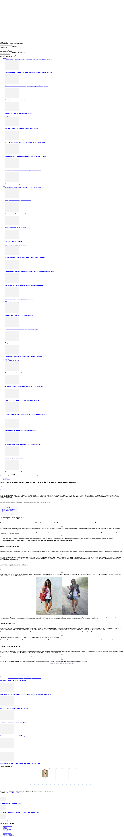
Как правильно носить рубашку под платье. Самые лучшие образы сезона (24, 678)
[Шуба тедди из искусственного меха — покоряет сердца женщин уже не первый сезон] (12, 139)
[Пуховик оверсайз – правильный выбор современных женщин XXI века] (12, 153)
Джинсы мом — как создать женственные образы (19, 113)
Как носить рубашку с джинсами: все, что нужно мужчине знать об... (19, 812)
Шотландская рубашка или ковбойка (9, 511)
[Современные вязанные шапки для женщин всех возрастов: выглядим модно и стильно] (12, 268)
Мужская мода (6, 359)
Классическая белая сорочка (7, 514)
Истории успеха (10, 417)
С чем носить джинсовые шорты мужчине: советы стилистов (22, 400)
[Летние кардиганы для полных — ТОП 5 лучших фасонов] (7, 733)
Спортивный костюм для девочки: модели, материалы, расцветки (23, 356)
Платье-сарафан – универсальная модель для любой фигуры (17, 820)
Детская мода (5, 301)
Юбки (51, 59)
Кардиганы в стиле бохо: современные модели (13, 722)
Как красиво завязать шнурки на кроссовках (18, 200)
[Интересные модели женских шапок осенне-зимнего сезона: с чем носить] (12, 255)
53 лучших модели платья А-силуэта (10, 803)
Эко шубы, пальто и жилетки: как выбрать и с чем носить (21, 128)
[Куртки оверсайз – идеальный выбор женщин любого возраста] (12, 167)
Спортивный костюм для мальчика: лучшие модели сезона (21, 343)
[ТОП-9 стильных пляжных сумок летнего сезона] (12, 296)
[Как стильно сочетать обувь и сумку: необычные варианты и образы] (12, 282)
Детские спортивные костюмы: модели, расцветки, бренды (21, 329)
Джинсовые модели (5, 512)
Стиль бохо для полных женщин (14, 458)
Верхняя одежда (6, 116)
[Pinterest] (11, 491)
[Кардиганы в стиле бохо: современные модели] (7, 719)
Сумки (12, 245)
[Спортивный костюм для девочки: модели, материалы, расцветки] (12, 354)
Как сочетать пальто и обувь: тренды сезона (17, 184)
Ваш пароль (14, 46)
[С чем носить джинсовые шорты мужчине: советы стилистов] (12, 397)
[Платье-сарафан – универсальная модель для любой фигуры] (3, 818)
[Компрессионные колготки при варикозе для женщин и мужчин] (12, 97)
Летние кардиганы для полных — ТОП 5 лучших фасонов (16, 736)
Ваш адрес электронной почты (19, 52)
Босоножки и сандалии (12, 187)
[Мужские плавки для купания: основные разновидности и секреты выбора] (12, 411)
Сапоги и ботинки (34, 187)
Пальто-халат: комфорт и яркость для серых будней (20, 676)
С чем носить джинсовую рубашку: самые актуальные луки (17, 749)
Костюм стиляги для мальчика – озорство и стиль (19, 315)
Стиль (19, 417)
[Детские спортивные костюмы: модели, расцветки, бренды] (12, 326)
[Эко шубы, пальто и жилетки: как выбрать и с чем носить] (12, 126)
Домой (1, 475)
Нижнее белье (29, 59)
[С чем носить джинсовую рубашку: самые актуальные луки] (7, 747)
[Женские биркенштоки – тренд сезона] (12, 225)
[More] (21, 491)
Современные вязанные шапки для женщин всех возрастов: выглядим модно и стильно (29, 271)
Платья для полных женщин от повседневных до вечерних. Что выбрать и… (26, 86)
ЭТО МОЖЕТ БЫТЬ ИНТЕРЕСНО (8, 680)
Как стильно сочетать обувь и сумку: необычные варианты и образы (24, 285)
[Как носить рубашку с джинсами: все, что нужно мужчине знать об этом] (3, 809)
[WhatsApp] (16, 491)
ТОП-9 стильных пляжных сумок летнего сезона (19, 299)
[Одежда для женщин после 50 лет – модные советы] (12, 469)
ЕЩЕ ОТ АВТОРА (21, 680)
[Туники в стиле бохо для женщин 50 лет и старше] (7, 705)
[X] (7, 491)
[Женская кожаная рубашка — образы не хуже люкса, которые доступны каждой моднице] (12, 69)
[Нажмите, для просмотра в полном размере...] (62, 526)
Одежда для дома (35, 59)
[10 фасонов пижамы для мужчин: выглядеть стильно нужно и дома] (12, 384)
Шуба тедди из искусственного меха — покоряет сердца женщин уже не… (26, 142)
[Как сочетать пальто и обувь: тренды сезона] (12, 181)
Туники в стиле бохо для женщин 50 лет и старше (14, 708)
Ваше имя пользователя (17, 44)
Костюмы (16, 59)
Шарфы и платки (23, 245)
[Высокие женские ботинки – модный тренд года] (12, 211)
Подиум (4, 416)
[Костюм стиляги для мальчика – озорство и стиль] (12, 312)
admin (1, 486)
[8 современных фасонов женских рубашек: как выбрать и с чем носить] (7, 761)
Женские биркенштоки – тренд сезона (15, 227)
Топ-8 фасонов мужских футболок (14, 372)
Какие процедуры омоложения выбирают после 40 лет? (21, 430)
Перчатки (9, 245)
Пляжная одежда (46, 59)
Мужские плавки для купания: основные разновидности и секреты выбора (26, 414)
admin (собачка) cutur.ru (14, 792)
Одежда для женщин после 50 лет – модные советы (19, 472)
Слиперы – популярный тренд (13, 241)
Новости (16, 417)
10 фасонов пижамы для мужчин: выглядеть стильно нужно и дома (24, 386)
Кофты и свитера (22, 59)
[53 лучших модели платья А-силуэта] (3, 801)
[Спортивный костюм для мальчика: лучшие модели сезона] (12, 340)
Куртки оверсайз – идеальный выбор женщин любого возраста (23, 170)
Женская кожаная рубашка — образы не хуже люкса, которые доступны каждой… (28, 72)
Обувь (4, 186)
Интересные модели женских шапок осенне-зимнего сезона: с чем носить (25, 257)
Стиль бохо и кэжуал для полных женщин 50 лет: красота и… (22, 444)
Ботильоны (19, 187)
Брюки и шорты (10, 59)
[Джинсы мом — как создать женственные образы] (12, 111)
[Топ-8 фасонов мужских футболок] (12, 370)
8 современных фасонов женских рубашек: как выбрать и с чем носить (20, 763)
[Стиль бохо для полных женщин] (12, 455)
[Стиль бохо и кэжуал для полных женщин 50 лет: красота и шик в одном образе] (12, 441)
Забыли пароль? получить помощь (7, 48)
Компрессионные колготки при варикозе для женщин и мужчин (23, 99)
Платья (40, 59)
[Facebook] (2, 491)
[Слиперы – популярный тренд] (12, 238)
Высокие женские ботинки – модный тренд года (18, 213)
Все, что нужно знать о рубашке (8, 509)
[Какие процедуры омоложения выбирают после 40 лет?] (12, 427)
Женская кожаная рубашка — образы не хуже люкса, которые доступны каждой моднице (25, 694)
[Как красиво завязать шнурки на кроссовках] (12, 197)
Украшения (16, 245)
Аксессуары (5, 244)
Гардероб (5, 58)
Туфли (39, 187)
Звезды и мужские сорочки (7, 510)
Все (6, 59)
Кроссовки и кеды (26, 187)
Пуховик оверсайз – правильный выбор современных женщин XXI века (25, 156)
